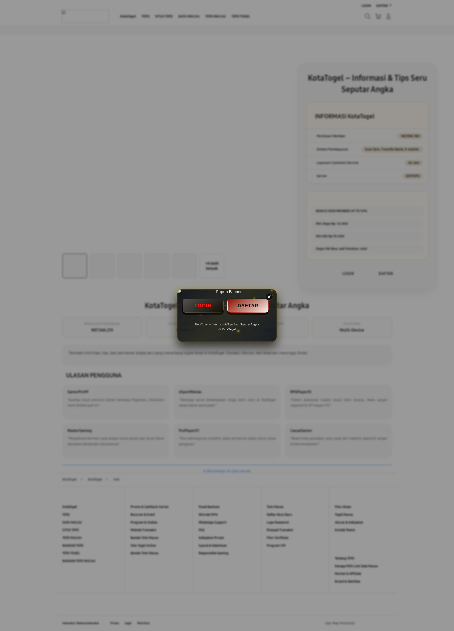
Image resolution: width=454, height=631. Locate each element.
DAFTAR (248, 305)
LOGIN (203, 305)
